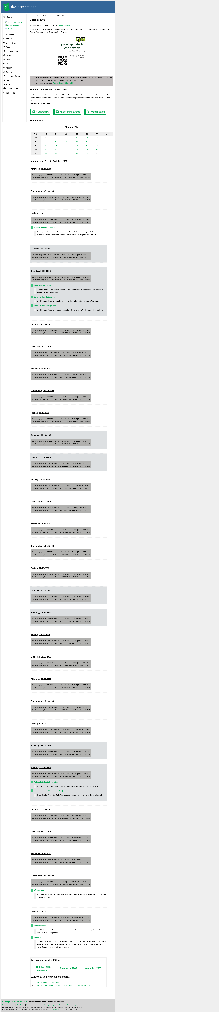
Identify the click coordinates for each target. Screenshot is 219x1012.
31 (87, 153)
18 (97, 145)
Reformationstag (40, 926)
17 (87, 145)
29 (66, 153)
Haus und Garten (12, 76)
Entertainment (11, 51)
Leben (8, 60)
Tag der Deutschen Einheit (44, 227)
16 (77, 145)
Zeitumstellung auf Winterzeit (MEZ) (48, 791)
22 (66, 149)
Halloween (38, 937)
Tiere (7, 80)
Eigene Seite (10, 43)
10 (87, 141)
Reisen (8, 72)
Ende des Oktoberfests (43, 285)
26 (107, 149)
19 (107, 145)
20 (46, 149)
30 (77, 153)
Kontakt (12, 1005)
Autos (8, 85)
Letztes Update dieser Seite (56, 1009)
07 (56, 141)
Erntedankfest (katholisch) (44, 297)
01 (66, 137)
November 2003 (93, 968)
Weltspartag (39, 890)
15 (66, 145)
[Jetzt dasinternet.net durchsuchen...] (13, 17)
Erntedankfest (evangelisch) (45, 306)
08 (66, 141)
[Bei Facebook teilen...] (14, 22)
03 (87, 137)
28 (56, 153)
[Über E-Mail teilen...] (14, 29)
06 (46, 141)
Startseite (9, 35)
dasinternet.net (11, 89)
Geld (7, 64)
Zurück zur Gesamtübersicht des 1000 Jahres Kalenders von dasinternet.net (62, 985)
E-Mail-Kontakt (20, 1005)
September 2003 (68, 968)
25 (97, 149)
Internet (8, 39)
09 (77, 141)
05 (107, 137)
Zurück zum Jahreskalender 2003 (46, 982)
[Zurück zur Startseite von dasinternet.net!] (41, 7)
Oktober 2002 (43, 967)
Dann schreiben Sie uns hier (63, 83)
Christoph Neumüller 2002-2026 (14, 1002)
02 (77, 137)
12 (107, 141)
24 (87, 149)
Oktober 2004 (43, 970)
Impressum (10, 93)
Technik (8, 55)
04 (97, 137)
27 (46, 153)
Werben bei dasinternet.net (34, 1005)
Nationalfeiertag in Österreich (46, 782)
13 (46, 145)
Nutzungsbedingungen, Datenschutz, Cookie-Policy (60, 1005)
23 (77, 149)
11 (97, 141)
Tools (7, 47)
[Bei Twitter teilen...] (13, 25)
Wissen (8, 68)
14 (56, 145)
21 (56, 149)
